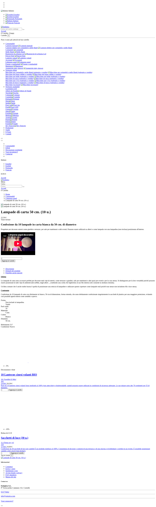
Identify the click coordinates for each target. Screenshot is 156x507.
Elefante (8, 99)
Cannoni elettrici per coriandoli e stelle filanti (21, 48)
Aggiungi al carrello (8, 261)
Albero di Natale (11, 91)
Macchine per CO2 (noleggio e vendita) (19, 81)
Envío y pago (10, 469)
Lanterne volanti (11, 58)
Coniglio (8, 97)
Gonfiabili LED (11, 89)
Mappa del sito (10, 477)
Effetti (7, 148)
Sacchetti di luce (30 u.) (14, 437)
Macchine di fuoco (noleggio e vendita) (19, 83)
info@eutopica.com (8, 496)
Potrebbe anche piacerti (13, 273)
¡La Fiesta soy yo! (7, 443)
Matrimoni (9, 66)
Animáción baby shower (14, 68)
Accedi (3, 178)
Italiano (16, 21)
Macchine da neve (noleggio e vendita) (19, 79)
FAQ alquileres (10, 475)
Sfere (7, 101)
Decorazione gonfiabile (13, 150)
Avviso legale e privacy (13, 473)
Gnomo (8, 109)
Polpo (7, 122)
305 (2, 381)
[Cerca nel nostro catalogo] (23, 29)
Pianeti (7, 120)
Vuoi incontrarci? (11, 152)
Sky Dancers (10, 126)
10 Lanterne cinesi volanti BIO (19, 374)
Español (16, 15)
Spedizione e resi (11, 471)
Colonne (8, 95)
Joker (7, 111)
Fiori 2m (8, 105)
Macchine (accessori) (13, 85)
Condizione (5, 327)
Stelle (7, 103)
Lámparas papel (11, 62)
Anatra (7, 118)
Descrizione (9, 269)
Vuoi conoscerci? (7, 501)
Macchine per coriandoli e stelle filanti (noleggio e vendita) (26, 72)
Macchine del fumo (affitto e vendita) (18, 74)
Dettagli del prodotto (12, 271)
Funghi (8, 124)
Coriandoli (9, 50)
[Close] (2, 140)
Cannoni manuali (11, 46)
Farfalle (8, 113)
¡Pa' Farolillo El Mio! (8, 379)
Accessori (9, 60)
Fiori (7, 107)
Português (18, 19)
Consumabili (10, 146)
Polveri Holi (9, 56)
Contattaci (9, 467)
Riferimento (5, 325)
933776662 (5, 492)
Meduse (8, 115)
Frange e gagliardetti (12, 64)
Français (16, 23)
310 (2, 445)
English (16, 17)
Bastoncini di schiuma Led (15, 54)
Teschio (8, 93)
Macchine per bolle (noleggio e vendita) (19, 76)
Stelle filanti (9, 52)
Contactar (8, 154)
